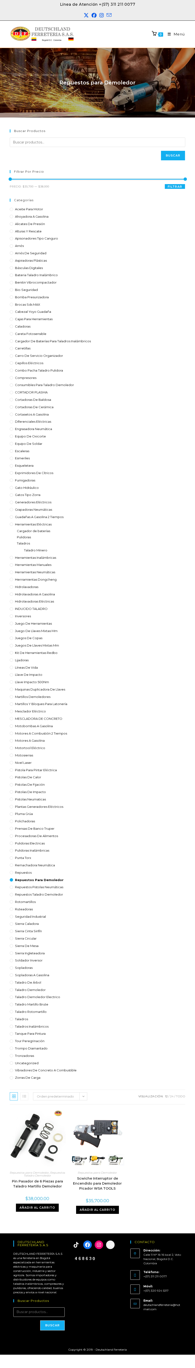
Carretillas (22, 348)
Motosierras (24, 755)
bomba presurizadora (32, 297)
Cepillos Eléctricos (29, 363)
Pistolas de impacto (30, 792)
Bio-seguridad (26, 290)
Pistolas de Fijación (30, 784)
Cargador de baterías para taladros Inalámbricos (53, 341)
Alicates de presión (30, 224)
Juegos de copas (28, 638)
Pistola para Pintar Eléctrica (36, 770)
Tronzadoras (24, 1056)
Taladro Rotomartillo (31, 1012)
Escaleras (22, 451)
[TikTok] (76, 1245)
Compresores (25, 378)
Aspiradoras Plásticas (31, 260)
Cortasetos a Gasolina (32, 414)
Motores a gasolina (30, 740)
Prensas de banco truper (34, 828)
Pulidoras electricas (30, 843)
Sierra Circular (26, 938)
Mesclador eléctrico (30, 711)
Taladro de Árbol (28, 982)
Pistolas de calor (28, 777)
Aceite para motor (29, 209)
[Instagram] (99, 1245)
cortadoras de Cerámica (34, 407)
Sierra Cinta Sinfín (28, 931)
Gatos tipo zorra (27, 495)
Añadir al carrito (37, 1207)
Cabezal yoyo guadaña (33, 312)
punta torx (23, 858)
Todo (180, 1096)
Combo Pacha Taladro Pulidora (39, 370)
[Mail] (110, 1245)
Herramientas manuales (33, 565)
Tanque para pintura (30, 1033)
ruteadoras (24, 909)
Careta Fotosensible (30, 334)
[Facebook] (87, 1245)
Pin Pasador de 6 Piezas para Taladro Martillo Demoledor (37, 1183)
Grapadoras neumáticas (33, 509)
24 (172, 1096)
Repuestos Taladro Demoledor (39, 894)
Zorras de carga (27, 1077)
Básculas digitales (29, 268)
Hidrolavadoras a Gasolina (35, 594)
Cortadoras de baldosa (33, 400)
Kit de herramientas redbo (36, 653)
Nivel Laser (23, 763)
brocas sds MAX (27, 304)
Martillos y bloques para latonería (41, 704)
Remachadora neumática (35, 865)
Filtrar (175, 186)
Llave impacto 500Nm (32, 682)
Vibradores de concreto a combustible (46, 1070)
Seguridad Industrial (30, 916)
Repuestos (23, 872)
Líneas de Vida (26, 667)
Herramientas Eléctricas (33, 524)
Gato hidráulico (27, 488)
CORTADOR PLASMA (31, 392)
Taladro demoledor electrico (37, 997)
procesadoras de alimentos (36, 836)
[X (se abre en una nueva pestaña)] (86, 15)
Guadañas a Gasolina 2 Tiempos (39, 517)
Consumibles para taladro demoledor (44, 385)
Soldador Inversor (29, 960)
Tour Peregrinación (29, 1041)
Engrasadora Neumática (33, 429)
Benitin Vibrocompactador (36, 282)
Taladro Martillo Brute (31, 1004)
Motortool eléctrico (30, 748)
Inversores (23, 616)
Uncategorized (27, 1063)
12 (166, 1096)
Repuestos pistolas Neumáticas (39, 887)
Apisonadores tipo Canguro (36, 238)
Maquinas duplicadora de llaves (40, 689)
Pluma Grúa (24, 814)
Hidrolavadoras (26, 587)
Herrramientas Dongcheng (36, 579)
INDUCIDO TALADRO (31, 609)
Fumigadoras (25, 480)
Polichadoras (25, 821)
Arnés (19, 246)
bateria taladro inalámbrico (36, 275)
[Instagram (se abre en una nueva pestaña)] (101, 15)
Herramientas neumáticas (35, 572)
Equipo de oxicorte (30, 436)
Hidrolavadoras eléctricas (34, 601)
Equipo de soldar (28, 444)
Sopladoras (24, 968)
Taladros (23, 543)
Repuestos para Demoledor (39, 880)
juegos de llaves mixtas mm (37, 645)
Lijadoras (22, 660)
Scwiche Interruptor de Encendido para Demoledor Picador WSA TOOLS (97, 1183)
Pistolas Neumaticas (30, 799)
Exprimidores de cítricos (34, 473)
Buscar (173, 155)
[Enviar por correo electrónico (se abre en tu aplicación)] (109, 15)
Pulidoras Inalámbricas (32, 850)
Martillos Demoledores (32, 697)
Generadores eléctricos (33, 502)
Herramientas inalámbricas (35, 557)
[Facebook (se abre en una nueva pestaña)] (94, 15)
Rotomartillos (25, 902)
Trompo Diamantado (31, 1048)
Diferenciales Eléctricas (33, 421)
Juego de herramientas (33, 623)
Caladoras (22, 326)
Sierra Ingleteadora (30, 953)
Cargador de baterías (33, 531)
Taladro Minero (35, 550)
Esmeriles (22, 458)
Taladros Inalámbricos (32, 1026)
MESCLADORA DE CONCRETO (38, 719)
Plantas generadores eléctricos (39, 807)
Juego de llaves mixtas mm (36, 631)
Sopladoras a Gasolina (32, 975)
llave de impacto (28, 675)
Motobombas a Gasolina (34, 726)
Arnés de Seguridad (30, 253)
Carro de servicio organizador (39, 356)
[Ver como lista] (24, 1096)
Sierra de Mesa (27, 946)
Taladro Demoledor (30, 990)
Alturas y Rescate (28, 231)
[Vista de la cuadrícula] (14, 1096)
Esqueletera (24, 465)
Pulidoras (24, 537)
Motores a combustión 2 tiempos (41, 733)
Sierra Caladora (27, 924)
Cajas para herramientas (34, 319)
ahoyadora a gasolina (32, 216)
